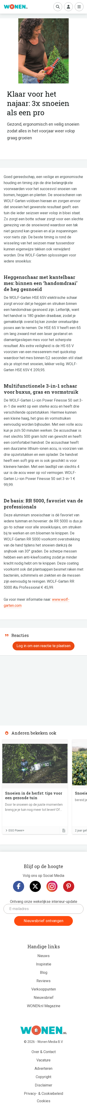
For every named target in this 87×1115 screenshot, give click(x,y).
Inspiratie (43, 964)
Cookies (43, 1101)
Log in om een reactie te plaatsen (43, 646)
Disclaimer (43, 1085)
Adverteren (43, 1068)
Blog (43, 972)
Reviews (43, 981)
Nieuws (43, 956)
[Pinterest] (68, 886)
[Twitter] (35, 886)
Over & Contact (44, 1052)
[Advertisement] (35, 689)
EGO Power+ (16, 830)
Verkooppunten (43, 989)
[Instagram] (52, 886)
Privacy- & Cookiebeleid (43, 1093)
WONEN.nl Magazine (43, 1006)
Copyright (43, 1077)
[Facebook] (18, 886)
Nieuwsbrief (44, 997)
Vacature (43, 1060)
